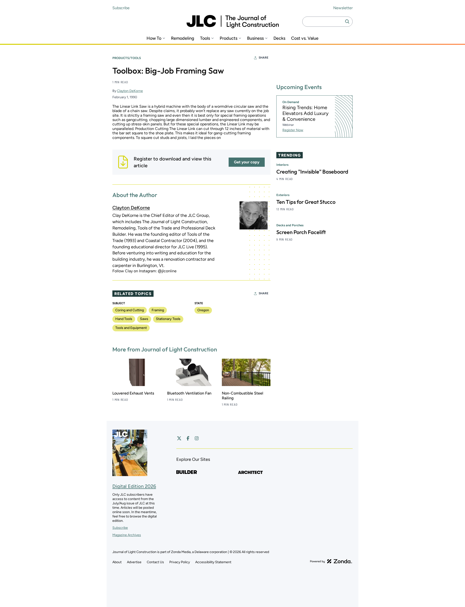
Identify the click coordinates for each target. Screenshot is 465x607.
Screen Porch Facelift (301, 232)
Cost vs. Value (304, 38)
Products (228, 38)
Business (255, 38)
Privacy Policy (179, 562)
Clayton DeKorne (130, 91)
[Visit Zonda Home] (331, 561)
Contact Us (155, 562)
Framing (158, 310)
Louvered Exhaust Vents (133, 393)
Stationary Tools (168, 319)
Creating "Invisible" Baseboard (312, 171)
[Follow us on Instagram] (197, 438)
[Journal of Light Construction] (232, 21)
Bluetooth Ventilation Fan (189, 393)
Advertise (134, 562)
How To (154, 38)
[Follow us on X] (179, 438)
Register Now (292, 130)
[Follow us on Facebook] (188, 438)
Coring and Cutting (129, 310)
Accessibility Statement (213, 562)
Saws (144, 319)
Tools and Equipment (131, 328)
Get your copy (246, 162)
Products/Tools (126, 58)
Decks (279, 38)
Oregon (203, 310)
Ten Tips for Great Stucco (305, 201)
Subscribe (121, 8)
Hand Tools (123, 319)
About (117, 562)
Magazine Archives (126, 535)
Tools (205, 38)
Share (263, 57)
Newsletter (343, 8)
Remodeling (182, 38)
